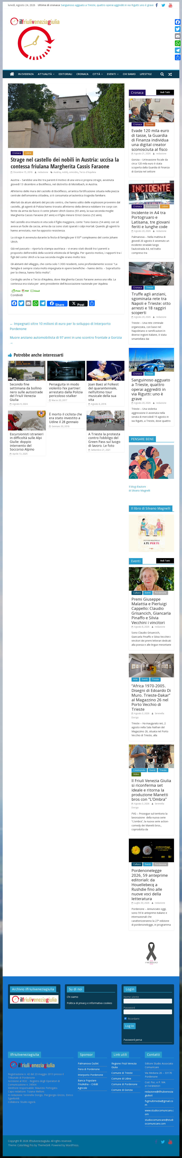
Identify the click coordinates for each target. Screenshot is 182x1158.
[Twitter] (177, 29)
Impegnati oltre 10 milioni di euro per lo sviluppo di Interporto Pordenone (60, 326)
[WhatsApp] (177, 43)
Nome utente (131, 996)
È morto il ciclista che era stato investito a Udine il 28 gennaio (65, 418)
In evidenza (26, 74)
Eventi (111, 74)
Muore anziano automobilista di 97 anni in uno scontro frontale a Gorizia (66, 340)
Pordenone (151, 206)
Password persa (133, 1039)
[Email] (177, 36)
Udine (28, 153)
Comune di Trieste (122, 1073)
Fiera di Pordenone (89, 1069)
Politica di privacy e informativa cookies (89, 1003)
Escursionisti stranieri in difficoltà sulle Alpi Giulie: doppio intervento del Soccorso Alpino (26, 441)
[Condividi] (177, 57)
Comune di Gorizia (122, 1090)
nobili (65, 172)
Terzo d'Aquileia (87, 172)
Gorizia (149, 124)
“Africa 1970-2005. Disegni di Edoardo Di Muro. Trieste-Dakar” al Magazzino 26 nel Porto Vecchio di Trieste (151, 697)
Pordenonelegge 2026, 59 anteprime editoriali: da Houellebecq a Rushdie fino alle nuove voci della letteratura (150, 884)
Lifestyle (146, 74)
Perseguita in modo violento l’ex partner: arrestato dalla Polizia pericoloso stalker (66, 390)
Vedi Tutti (165, 92)
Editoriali (65, 74)
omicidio (73, 172)
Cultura (137, 592)
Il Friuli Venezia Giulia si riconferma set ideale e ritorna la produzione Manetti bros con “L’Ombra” (151, 790)
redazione (43, 172)
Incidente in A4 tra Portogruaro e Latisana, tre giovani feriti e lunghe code (151, 219)
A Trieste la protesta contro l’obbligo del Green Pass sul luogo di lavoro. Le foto (104, 440)
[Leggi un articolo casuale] (170, 74)
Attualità (45, 74)
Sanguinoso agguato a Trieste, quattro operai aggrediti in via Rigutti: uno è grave (107, 5)
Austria (57, 172)
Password (129, 1007)
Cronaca (82, 74)
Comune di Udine (121, 1078)
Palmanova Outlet (88, 1063)
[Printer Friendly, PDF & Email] (26, 290)
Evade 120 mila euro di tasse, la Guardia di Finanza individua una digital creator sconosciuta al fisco (150, 140)
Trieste (149, 287)
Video (136, 774)
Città (96, 74)
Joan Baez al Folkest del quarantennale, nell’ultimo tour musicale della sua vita (103, 392)
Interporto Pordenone (90, 1074)
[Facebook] (177, 22)
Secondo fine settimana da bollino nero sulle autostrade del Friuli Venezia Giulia (26, 392)
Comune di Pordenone (124, 1084)
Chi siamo (129, 74)
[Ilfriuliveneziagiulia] (12, 74)
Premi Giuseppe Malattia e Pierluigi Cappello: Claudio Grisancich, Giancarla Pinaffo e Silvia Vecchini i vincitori (151, 610)
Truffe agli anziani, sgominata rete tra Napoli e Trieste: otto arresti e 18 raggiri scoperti (151, 303)
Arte (135, 679)
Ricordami (133, 1018)
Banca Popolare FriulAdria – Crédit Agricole (88, 1084)
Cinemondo (139, 770)
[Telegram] (177, 50)
